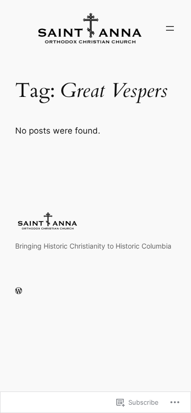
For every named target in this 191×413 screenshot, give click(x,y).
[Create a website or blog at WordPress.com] (18, 291)
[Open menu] (170, 28)
